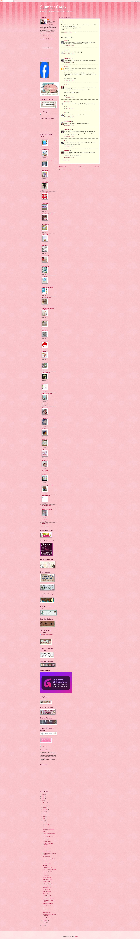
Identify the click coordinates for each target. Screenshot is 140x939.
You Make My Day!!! (47, 910)
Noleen (65, 113)
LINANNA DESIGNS (46, 298)
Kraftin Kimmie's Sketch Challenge (48, 872)
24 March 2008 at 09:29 (69, 157)
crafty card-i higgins (46, 234)
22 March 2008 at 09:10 (69, 45)
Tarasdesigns (67, 101)
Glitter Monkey (67, 129)
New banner (45, 908)
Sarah (65, 85)
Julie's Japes (44, 245)
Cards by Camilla (45, 255)
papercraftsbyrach (46, 526)
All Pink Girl (44, 460)
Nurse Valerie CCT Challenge (49, 836)
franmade (44, 474)
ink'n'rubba (44, 362)
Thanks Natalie (46, 839)
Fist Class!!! (45, 831)
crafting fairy (44, 351)
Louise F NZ (66, 150)
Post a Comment (66, 160)
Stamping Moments (46, 192)
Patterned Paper (45, 149)
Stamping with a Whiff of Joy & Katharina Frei (48, 308)
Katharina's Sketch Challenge (48, 829)
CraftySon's (44, 449)
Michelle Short (67, 121)
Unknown (66, 66)
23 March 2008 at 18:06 (69, 125)
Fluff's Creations (45, 404)
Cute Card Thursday (47, 851)
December (45, 802)
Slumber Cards (53, 7)
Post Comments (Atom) (69, 169)
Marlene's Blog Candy (47, 877)
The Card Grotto (45, 139)
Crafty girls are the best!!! (48, 903)
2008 (43, 801)
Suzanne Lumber (43, 61)
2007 (43, 925)
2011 (43, 794)
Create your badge (43, 79)
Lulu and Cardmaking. (47, 160)
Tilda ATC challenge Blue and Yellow (49, 834)
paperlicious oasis (45, 320)
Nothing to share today (47, 867)
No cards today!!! (46, 827)
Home (79, 167)
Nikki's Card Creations (47, 509)
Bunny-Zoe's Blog (45, 341)
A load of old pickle (46, 372)
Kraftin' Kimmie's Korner (47, 287)
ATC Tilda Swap (46, 893)
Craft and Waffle (45, 170)
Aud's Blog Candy (46, 881)
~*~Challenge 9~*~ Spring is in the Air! (49, 900)
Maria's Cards (67, 58)
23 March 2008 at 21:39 (69, 146)
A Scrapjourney (45, 203)
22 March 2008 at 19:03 (69, 97)
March (44, 823)
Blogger (76, 936)
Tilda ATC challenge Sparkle (48, 898)
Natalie (65, 50)
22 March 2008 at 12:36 (69, 54)
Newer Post (62, 167)
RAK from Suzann (46, 856)
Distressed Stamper (46, 495)
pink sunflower (45, 418)
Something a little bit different (49, 858)
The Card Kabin (45, 470)
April (44, 820)
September (45, 809)
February (45, 920)
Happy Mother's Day (47, 912)
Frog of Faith (44, 276)
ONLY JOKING (45, 266)
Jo (64, 140)
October (44, 807)
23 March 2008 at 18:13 (69, 136)
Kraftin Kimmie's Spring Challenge (48, 884)
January (44, 922)
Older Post (97, 167)
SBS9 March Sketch (47, 887)
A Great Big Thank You (47, 917)
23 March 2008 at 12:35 (69, 108)
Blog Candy (45, 846)
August (44, 811)
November (45, 805)
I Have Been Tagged (47, 891)
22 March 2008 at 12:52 (69, 62)
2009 (43, 798)
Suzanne (51, 19)
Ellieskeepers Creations (47, 407)
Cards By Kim (45, 330)
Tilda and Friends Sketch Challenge (48, 844)
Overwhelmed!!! (46, 875)
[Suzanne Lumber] (44, 77)
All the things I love (46, 224)
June (44, 816)
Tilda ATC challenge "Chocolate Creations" (49, 853)
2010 (43, 796)
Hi (43, 849)
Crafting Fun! (45, 523)
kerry (65, 40)
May (44, 818)
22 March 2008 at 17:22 (69, 80)
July (44, 814)
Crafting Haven (45, 383)
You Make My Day (46, 889)
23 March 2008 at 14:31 (69, 116)
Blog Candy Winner (47, 824)
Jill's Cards (44, 439)
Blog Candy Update (47, 841)
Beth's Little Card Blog (47, 393)
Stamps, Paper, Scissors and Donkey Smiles (48, 181)
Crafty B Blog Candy (47, 895)
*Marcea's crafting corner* (47, 213)
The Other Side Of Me (46, 505)
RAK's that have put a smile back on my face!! (49, 915)
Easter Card (45, 865)
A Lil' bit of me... (45, 520)
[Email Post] (75, 32)
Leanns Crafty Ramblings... (48, 485)
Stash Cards (45, 861)
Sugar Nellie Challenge (47, 879)
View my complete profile (45, 35)
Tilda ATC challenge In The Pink (49, 869)
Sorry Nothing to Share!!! (48, 905)
